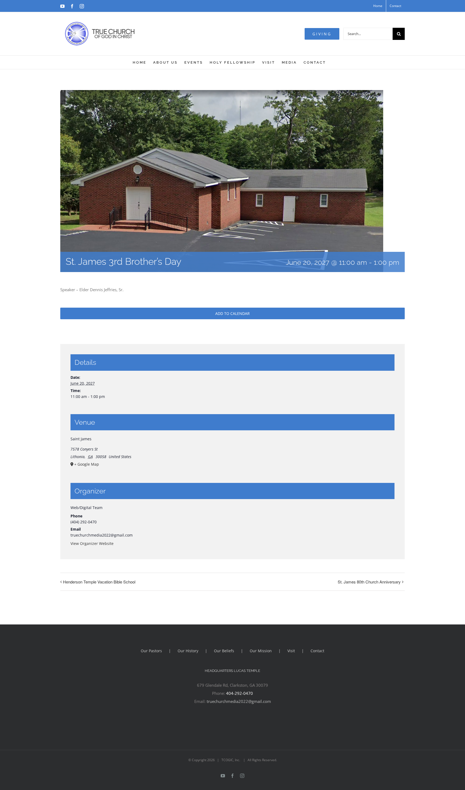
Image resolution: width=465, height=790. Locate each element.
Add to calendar (232, 313)
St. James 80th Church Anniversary (369, 582)
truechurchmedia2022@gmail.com (239, 701)
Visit (291, 650)
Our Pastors (151, 650)
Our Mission (261, 650)
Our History (188, 650)
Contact (317, 650)
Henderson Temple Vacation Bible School (99, 582)
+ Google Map (86, 464)
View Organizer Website (92, 543)
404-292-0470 (239, 693)
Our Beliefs (224, 650)
